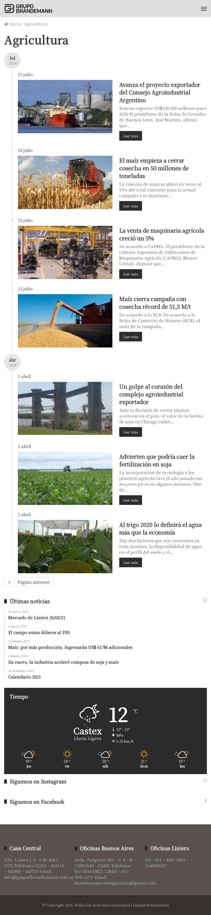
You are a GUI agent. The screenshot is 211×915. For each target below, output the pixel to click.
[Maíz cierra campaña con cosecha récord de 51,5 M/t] (65, 320)
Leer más (130, 136)
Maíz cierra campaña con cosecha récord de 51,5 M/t (155, 302)
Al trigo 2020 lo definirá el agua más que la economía (160, 528)
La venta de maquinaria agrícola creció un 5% (161, 234)
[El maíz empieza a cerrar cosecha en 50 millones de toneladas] (65, 182)
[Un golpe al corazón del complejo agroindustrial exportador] (65, 408)
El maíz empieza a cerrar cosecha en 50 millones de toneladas (154, 168)
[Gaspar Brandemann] (30, 8)
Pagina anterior (33, 582)
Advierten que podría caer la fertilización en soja (157, 460)
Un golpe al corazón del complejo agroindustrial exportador (151, 394)
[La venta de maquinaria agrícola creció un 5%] (65, 252)
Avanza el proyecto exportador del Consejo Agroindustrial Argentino (159, 92)
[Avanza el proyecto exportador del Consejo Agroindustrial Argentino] (65, 106)
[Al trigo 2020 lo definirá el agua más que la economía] (65, 546)
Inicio (14, 24)
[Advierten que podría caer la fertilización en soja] (65, 478)
